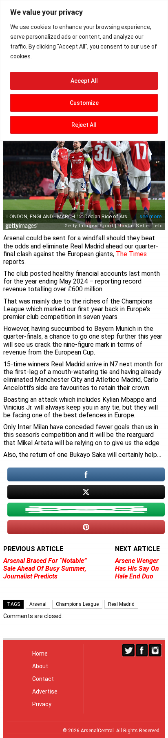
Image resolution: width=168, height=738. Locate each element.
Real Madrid (121, 604)
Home (40, 653)
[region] (84, 70)
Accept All (84, 81)
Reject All (84, 125)
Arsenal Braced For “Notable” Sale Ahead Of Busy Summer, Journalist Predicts (44, 568)
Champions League (77, 604)
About (40, 666)
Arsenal (37, 604)
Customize (84, 103)
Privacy (41, 704)
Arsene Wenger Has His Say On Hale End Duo (137, 568)
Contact (43, 679)
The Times (131, 254)
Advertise (44, 691)
